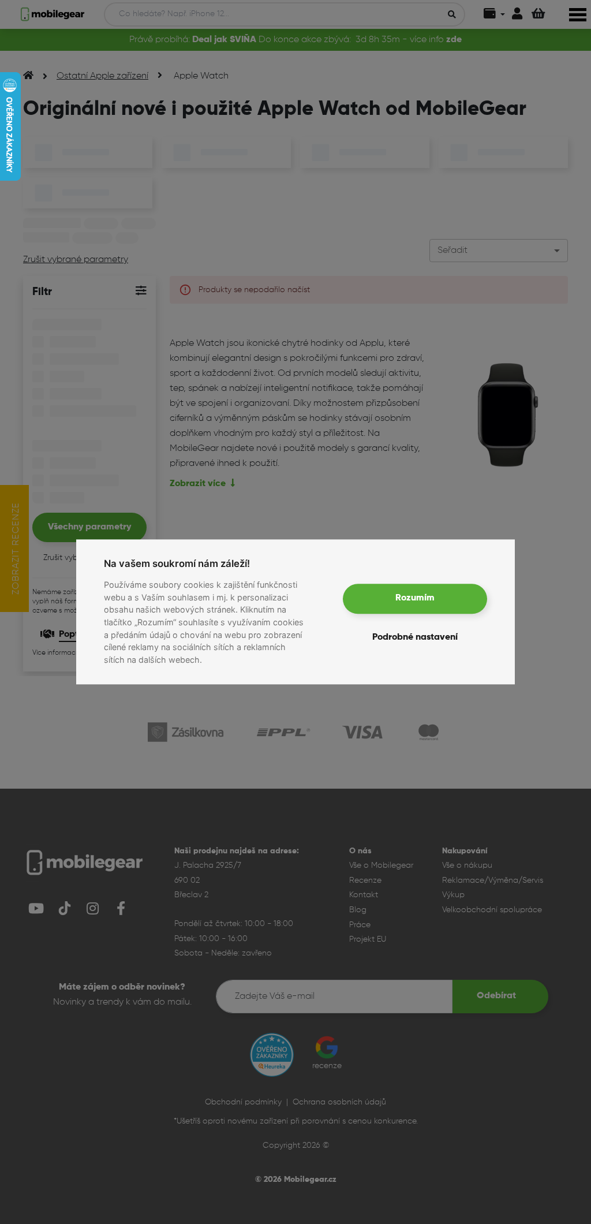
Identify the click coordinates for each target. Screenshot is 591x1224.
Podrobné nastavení (415, 638)
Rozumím (415, 598)
